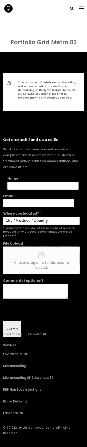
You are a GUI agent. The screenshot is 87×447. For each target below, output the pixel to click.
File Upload (13, 243)
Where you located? (22, 213)
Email (9, 196)
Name (13, 178)
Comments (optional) (23, 281)
